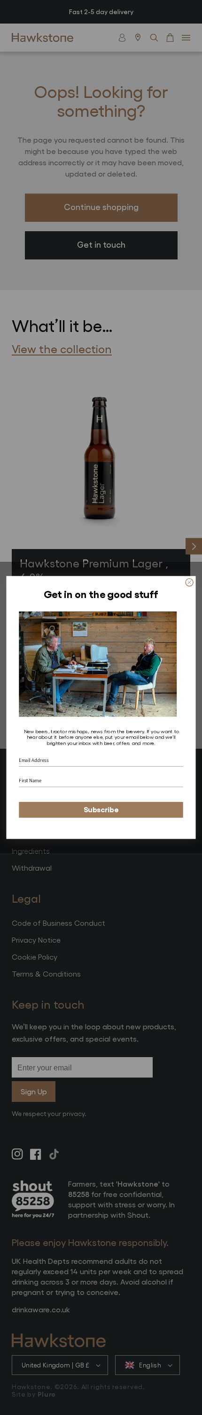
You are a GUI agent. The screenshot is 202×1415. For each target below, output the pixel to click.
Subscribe (101, 809)
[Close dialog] (189, 582)
